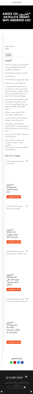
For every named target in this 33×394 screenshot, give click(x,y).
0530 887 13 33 (14, 378)
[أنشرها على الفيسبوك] (22, 362)
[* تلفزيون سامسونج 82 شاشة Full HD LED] (17, 170)
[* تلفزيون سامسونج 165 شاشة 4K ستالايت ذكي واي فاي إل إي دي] (17, 308)
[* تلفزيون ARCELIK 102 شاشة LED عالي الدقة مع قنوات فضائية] (17, 260)
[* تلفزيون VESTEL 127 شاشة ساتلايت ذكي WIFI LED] (17, 215)
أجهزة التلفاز (7, 47)
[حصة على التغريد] (18, 362)
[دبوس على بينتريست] (15, 362)
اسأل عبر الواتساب (13, 197)
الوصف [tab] (8, 55)
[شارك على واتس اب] (11, 362)
